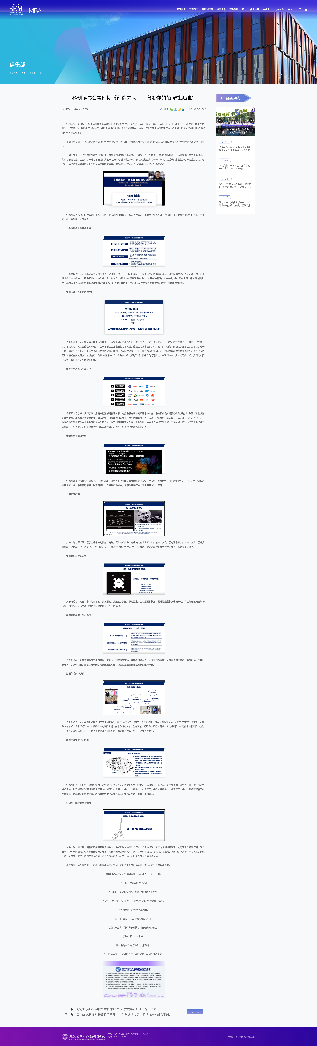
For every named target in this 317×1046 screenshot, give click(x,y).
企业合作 (267, 9)
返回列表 (195, 1012)
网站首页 (181, 9)
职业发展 (233, 9)
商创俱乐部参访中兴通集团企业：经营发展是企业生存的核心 (110, 1009)
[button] (220, 120)
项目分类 (193, 9)
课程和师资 (207, 9)
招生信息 (254, 9)
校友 (244, 9)
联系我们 (281, 9)
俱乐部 (33, 73)
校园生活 (221, 9)
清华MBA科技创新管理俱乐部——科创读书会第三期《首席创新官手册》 (118, 1015)
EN (292, 9)
